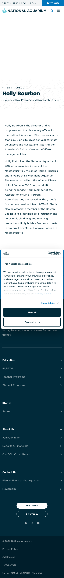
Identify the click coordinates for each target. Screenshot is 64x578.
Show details (47, 303)
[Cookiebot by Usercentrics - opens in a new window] (48, 253)
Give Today (32, 514)
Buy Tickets (32, 505)
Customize (30, 322)
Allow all (32, 312)
